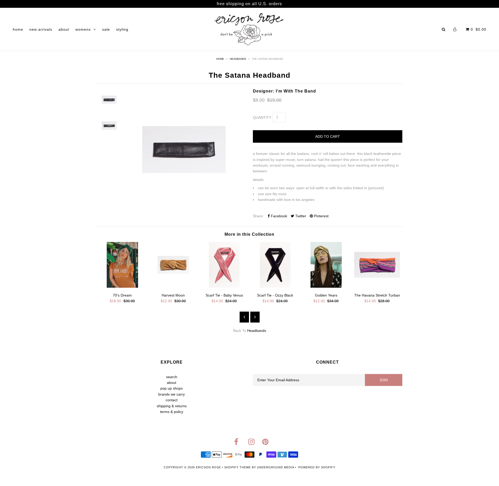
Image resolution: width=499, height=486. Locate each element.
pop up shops (171, 388)
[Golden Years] (326, 286)
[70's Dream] (122, 286)
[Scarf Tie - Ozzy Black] (275, 286)
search (171, 377)
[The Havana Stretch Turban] (377, 286)
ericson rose (208, 467)
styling (122, 29)
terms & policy (171, 412)
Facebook (278, 216)
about (63, 29)
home (18, 29)
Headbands (238, 58)
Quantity (262, 117)
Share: (258, 216)
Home (220, 58)
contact (172, 400)
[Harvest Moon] (173, 286)
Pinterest (321, 216)
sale (106, 29)
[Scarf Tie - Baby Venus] (224, 286)
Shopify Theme (237, 467)
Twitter (300, 216)
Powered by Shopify (316, 467)
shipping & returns (172, 406)
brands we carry (171, 394)
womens (83, 29)
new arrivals (40, 29)
